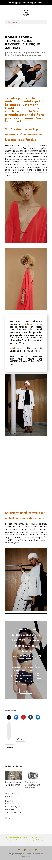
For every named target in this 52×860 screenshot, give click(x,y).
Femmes (26, 55)
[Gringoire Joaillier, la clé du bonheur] (13, 775)
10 (37, 693)
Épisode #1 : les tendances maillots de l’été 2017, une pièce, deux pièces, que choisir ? (26, 640)
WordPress (26, 856)
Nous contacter (37, 837)
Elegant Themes (24, 853)
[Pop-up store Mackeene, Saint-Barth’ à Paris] (33, 775)
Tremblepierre (12, 148)
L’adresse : (17, 348)
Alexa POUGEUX (17, 52)
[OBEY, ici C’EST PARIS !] (15, 803)
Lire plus (26, 690)
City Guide (15, 55)
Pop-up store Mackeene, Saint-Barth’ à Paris (33, 784)
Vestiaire (36, 55)
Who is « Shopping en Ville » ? (17, 837)
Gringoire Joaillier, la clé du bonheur (13, 783)
